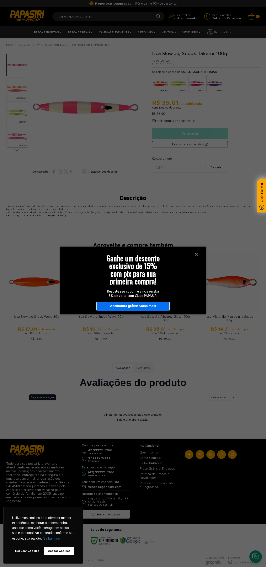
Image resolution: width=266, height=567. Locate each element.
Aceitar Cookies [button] (59, 550)
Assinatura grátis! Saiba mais (133, 306)
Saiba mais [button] (51, 538)
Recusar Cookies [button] (27, 550)
